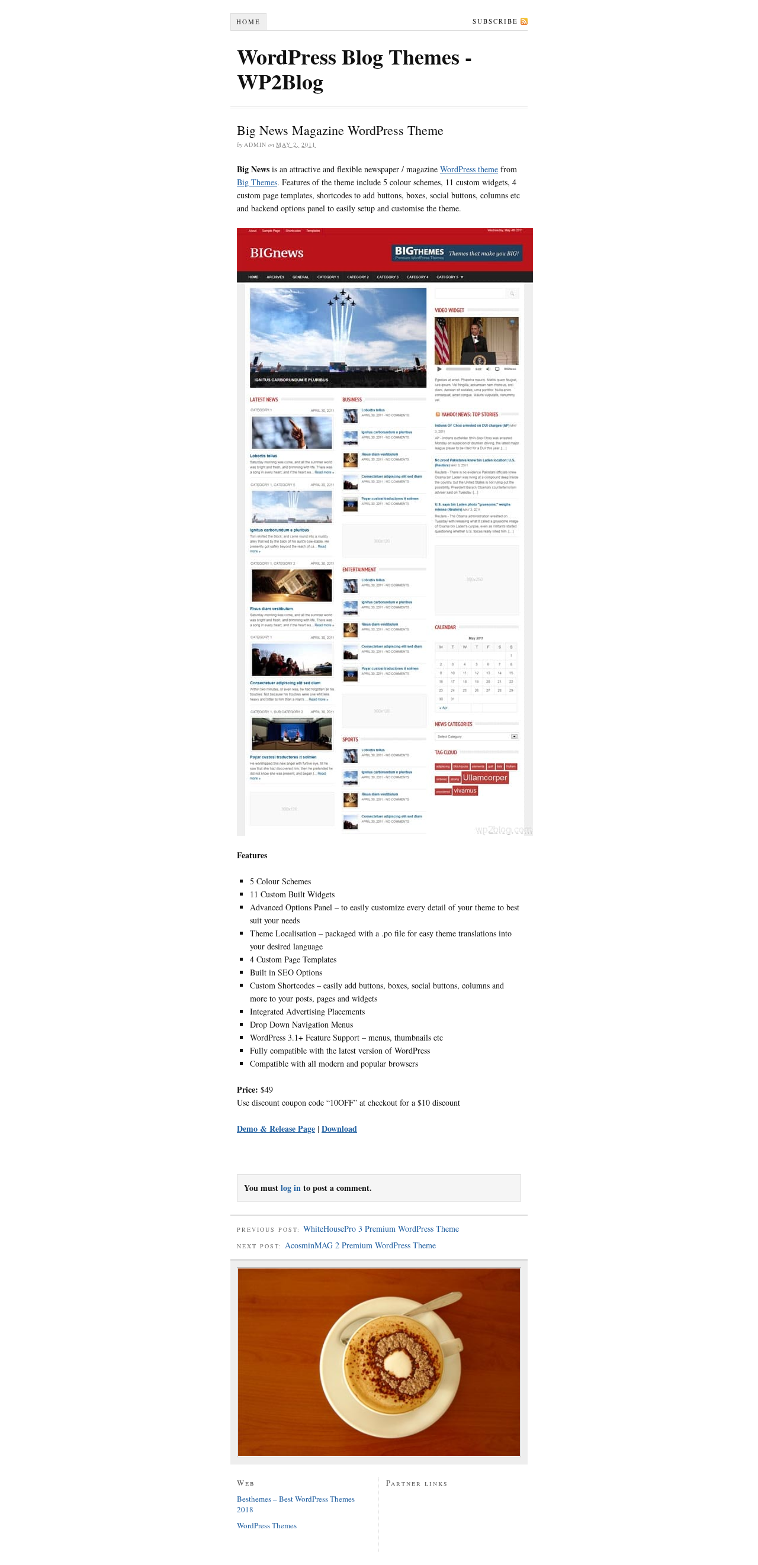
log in (291, 1187)
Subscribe (495, 21)
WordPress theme (469, 169)
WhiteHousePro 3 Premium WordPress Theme (381, 1228)
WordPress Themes (267, 1525)
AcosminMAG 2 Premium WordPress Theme (360, 1245)
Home (248, 21)
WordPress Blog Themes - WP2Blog (354, 68)
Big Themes (257, 182)
